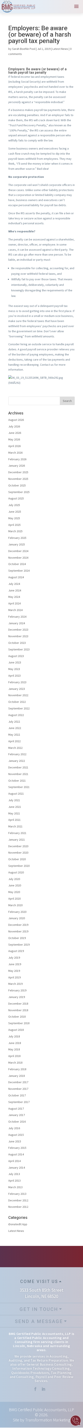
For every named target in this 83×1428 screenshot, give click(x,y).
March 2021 (15, 826)
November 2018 (18, 1010)
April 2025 (14, 525)
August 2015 (16, 1135)
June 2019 (14, 964)
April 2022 (14, 741)
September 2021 (19, 787)
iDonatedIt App (17, 1224)
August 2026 (16, 420)
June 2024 (14, 590)
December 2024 (18, 551)
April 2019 (14, 977)
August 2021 (16, 793)
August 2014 (16, 1154)
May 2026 (14, 439)
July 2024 (14, 584)
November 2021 (18, 774)
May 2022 (14, 734)
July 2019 (14, 957)
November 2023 (18, 636)
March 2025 (15, 531)
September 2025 (19, 492)
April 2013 (14, 1180)
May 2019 (14, 971)
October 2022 (17, 702)
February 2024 (17, 616)
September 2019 (19, 944)
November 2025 (18, 479)
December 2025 (18, 472)
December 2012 (18, 1200)
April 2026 (14, 446)
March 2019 (15, 984)
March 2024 (15, 610)
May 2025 (14, 518)
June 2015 (14, 1141)
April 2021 (14, 820)
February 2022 (17, 754)
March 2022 (15, 748)
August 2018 (16, 1030)
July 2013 (14, 1174)
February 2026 (17, 459)
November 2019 (18, 931)
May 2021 (14, 813)
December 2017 (18, 1082)
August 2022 (16, 715)
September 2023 (19, 649)
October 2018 (17, 1016)
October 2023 (17, 643)
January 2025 (16, 544)
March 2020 (15, 905)
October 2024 (17, 564)
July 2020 (14, 879)
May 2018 (14, 1049)
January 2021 (16, 839)
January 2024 (16, 623)
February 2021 (17, 833)
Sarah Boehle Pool (23, 49)
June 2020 (14, 885)
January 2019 (16, 997)
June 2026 (14, 433)
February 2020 (17, 912)
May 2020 (14, 892)
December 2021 (18, 767)
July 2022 (14, 721)
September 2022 (19, 708)
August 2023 (16, 656)
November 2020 (18, 852)
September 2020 (19, 866)
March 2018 (15, 1062)
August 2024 (16, 577)
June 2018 (14, 1043)
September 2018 (19, 1023)
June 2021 (14, 807)
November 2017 (18, 1089)
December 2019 (18, 925)
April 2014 (14, 1161)
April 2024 (14, 603)
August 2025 (16, 498)
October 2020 (17, 859)
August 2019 (16, 951)
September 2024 (19, 570)
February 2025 (17, 538)
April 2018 (14, 1056)
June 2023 (14, 662)
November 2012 (18, 1207)
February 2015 (17, 1148)
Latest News (60, 49)
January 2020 (16, 918)
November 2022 (18, 695)
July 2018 (14, 1036)
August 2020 (16, 872)
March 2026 (15, 452)
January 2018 (16, 1076)
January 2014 (16, 1167)
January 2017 (16, 1115)
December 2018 (18, 1003)
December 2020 (18, 846)
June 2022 (14, 728)
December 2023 (18, 629)
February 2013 (17, 1194)
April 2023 (14, 675)
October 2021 (17, 780)
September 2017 (19, 1102)
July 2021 (14, 800)
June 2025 (14, 511)
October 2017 (17, 1095)
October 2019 (17, 938)
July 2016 (14, 1128)
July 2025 (14, 505)
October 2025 (17, 485)
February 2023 (17, 682)
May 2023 (14, 669)
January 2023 (16, 689)
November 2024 (18, 557)
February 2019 (17, 990)
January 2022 (16, 761)
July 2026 (14, 426)
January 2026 (16, 465)
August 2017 (16, 1108)
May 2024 (14, 597)
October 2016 (17, 1121)
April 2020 (14, 898)
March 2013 (15, 1187)
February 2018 (17, 1069)
